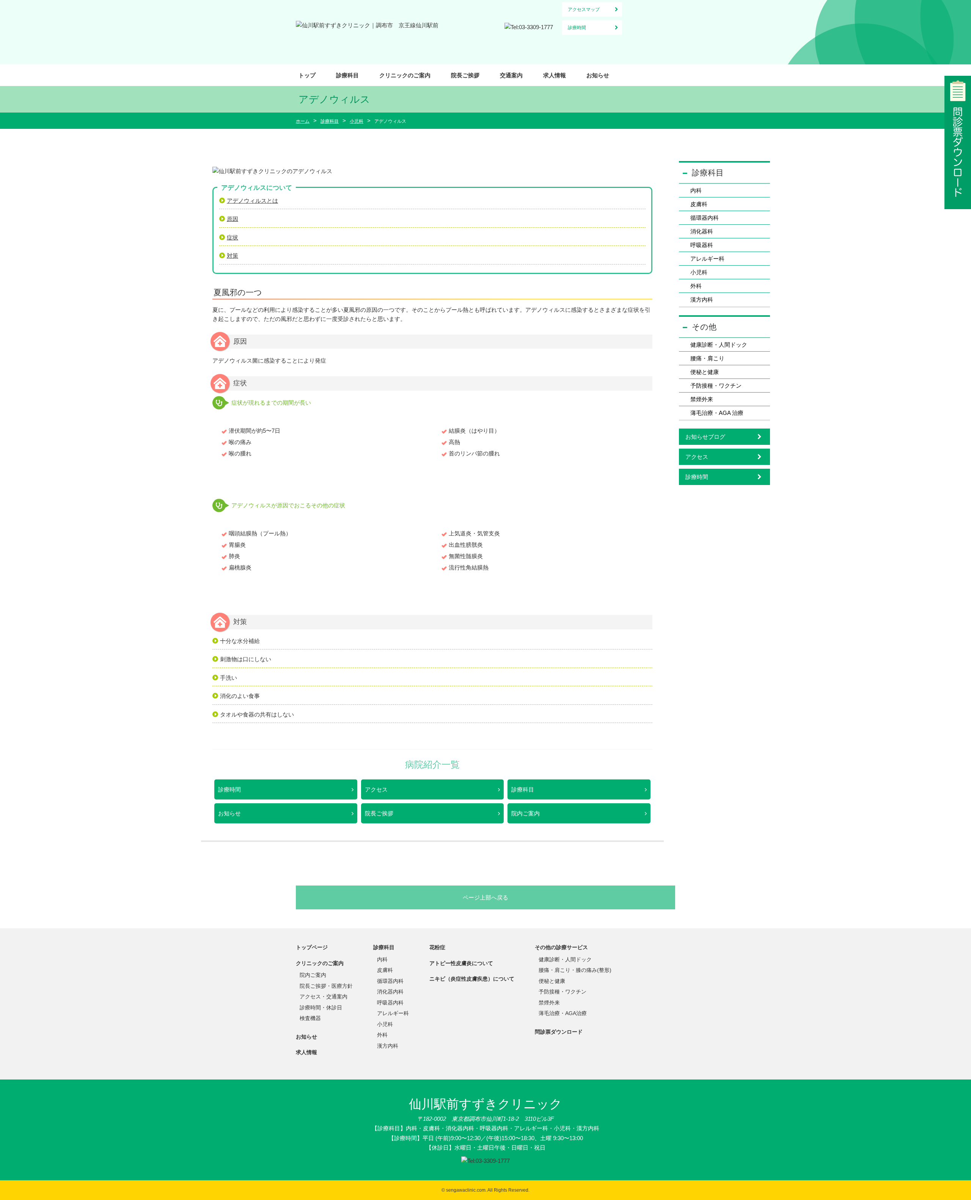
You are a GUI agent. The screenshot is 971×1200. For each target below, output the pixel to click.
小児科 (698, 272)
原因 (232, 219)
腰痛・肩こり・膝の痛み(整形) (575, 970)
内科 (696, 190)
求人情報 (554, 75)
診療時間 (577, 27)
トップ (307, 75)
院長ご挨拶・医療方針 (326, 986)
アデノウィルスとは (252, 200)
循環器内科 (704, 217)
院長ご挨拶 (465, 75)
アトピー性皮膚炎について (461, 963)
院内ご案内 (525, 813)
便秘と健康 (704, 372)
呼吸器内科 (390, 1003)
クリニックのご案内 (405, 75)
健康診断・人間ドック (718, 344)
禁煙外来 (701, 399)
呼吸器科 (701, 245)
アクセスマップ (584, 9)
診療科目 (347, 75)
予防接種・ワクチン (716, 385)
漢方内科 (701, 299)
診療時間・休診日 (321, 1007)
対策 (232, 255)
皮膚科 (698, 204)
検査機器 (310, 1018)
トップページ (312, 947)
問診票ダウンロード (559, 1032)
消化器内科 (390, 992)
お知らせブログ (705, 436)
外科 (696, 286)
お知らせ (597, 75)
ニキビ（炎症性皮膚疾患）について (471, 979)
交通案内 (511, 75)
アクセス (376, 789)
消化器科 (701, 231)
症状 (232, 237)
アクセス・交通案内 (323, 996)
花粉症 (437, 947)
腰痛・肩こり (707, 358)
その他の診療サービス (561, 947)
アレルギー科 (707, 258)
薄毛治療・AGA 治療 (716, 413)
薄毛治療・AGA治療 (563, 1013)
